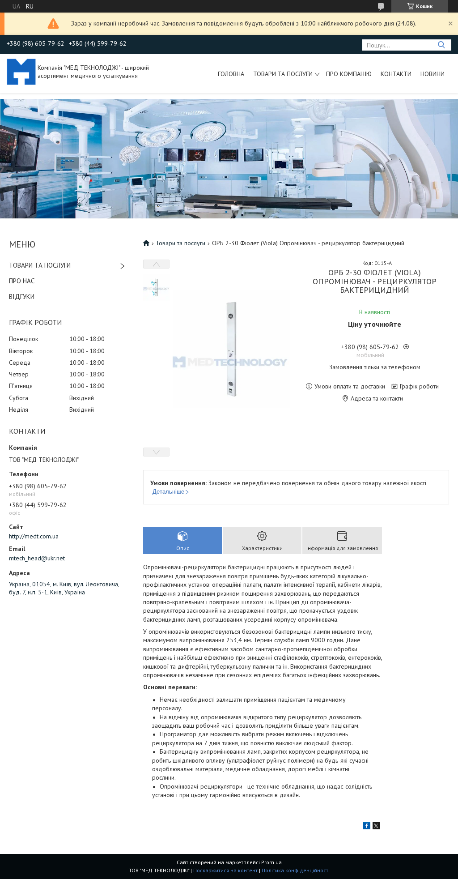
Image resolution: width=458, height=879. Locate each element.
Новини (432, 74)
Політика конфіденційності (296, 870)
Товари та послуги (283, 74)
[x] (376, 827)
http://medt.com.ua (34, 536)
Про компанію (349, 74)
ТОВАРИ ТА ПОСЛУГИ (40, 265)
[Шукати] (441, 45)
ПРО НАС (21, 281)
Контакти (396, 74)
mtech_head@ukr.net (37, 558)
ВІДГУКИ (21, 296)
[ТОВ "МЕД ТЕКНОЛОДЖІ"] (21, 71)
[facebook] (366, 827)
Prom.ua (271, 862)
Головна (231, 74)
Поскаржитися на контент (225, 870)
